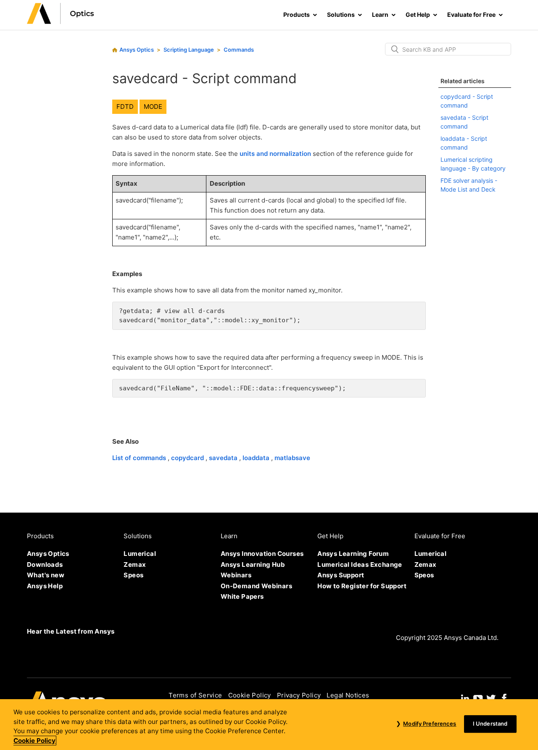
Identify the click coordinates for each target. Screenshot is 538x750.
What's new (45, 575)
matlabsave (292, 458)
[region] (269, 724)
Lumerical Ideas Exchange (359, 564)
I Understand (490, 724)
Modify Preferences (429, 724)
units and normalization (276, 154)
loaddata (257, 458)
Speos (133, 575)
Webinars (236, 575)
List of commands (140, 458)
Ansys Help (45, 586)
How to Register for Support (361, 586)
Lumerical (140, 554)
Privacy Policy (299, 695)
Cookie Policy (249, 695)
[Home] (60, 22)
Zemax (135, 564)
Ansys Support (340, 575)
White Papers (242, 596)
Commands (239, 49)
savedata (224, 458)
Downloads (45, 564)
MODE (153, 107)
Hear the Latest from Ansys (70, 631)
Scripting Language (189, 49)
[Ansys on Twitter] (491, 697)
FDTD (125, 107)
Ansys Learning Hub (253, 564)
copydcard (188, 458)
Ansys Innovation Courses (262, 554)
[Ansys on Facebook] (504, 697)
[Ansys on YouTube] (478, 697)
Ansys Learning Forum (353, 554)
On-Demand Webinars (256, 586)
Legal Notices (348, 695)
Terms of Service (195, 695)
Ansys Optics (136, 49)
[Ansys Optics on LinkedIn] (465, 697)
